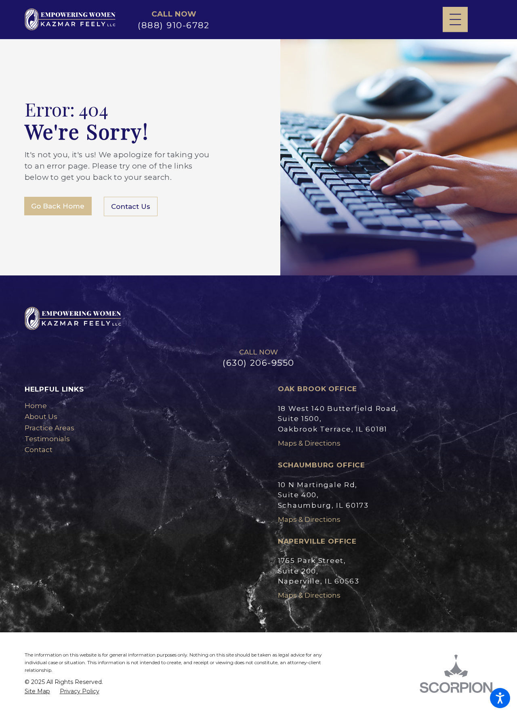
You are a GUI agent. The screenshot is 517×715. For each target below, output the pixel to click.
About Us (41, 417)
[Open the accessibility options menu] (500, 698)
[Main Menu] (455, 19)
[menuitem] (132, 405)
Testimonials (47, 439)
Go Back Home (57, 206)
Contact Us (130, 206)
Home (36, 406)
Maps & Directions (309, 443)
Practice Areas (49, 428)
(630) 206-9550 (258, 362)
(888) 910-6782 (174, 25)
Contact (39, 450)
